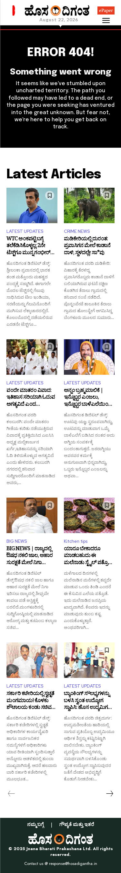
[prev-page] (11, 794)
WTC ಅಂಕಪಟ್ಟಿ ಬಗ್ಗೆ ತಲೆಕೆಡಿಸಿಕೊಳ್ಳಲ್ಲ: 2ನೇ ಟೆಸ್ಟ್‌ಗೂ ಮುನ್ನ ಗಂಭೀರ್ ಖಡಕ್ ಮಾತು (28, 246)
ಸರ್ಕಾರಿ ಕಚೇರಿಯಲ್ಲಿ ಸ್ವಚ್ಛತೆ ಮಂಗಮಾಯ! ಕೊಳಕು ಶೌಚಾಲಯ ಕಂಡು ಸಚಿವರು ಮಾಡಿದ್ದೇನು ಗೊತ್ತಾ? (31, 701)
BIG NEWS (16, 541)
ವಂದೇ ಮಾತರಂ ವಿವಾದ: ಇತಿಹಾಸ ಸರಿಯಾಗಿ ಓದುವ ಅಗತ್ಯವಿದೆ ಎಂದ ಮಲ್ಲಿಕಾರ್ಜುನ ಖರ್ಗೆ (30, 398)
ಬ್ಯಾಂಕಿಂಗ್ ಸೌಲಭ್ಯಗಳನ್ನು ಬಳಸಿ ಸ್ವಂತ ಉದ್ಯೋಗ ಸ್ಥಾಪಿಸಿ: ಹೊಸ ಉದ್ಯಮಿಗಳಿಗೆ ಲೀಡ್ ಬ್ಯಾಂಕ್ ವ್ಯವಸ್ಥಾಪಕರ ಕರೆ (89, 701)
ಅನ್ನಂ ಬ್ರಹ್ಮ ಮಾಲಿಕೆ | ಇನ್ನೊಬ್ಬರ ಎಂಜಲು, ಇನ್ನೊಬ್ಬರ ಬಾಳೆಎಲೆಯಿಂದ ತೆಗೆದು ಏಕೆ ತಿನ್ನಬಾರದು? (88, 398)
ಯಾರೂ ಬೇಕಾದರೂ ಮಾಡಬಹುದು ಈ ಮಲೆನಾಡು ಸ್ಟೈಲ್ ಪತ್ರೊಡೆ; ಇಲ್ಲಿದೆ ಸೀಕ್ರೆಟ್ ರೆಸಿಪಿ (88, 556)
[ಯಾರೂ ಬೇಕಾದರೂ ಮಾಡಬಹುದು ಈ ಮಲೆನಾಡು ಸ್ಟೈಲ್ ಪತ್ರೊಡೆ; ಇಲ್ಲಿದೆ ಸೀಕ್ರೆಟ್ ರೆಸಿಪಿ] (89, 515)
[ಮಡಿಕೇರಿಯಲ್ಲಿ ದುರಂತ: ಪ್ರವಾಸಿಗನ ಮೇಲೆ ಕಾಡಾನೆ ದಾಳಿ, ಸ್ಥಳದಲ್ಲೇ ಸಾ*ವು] (89, 205)
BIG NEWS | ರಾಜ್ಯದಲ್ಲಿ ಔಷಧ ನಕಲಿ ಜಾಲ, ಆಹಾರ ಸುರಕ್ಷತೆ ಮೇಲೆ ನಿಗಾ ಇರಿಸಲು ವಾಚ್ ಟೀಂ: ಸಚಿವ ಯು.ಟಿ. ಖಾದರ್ (31, 556)
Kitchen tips (75, 541)
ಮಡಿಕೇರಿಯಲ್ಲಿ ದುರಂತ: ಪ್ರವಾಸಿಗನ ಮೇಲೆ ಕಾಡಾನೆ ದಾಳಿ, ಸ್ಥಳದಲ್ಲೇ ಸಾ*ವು (87, 246)
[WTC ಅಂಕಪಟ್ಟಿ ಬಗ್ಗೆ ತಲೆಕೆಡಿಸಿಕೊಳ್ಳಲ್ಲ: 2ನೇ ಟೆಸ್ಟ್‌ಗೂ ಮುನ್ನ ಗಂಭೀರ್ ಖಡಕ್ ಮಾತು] (31, 205)
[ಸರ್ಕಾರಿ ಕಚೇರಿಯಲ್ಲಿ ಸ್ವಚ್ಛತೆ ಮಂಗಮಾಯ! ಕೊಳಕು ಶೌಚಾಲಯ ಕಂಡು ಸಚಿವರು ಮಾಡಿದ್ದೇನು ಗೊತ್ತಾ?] (31, 660)
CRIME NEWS (77, 231)
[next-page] (109, 794)
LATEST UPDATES (24, 231)
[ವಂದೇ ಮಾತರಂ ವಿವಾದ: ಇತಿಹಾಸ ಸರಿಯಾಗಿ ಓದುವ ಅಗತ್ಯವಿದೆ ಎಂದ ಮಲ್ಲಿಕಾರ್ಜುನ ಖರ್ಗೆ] (31, 357)
